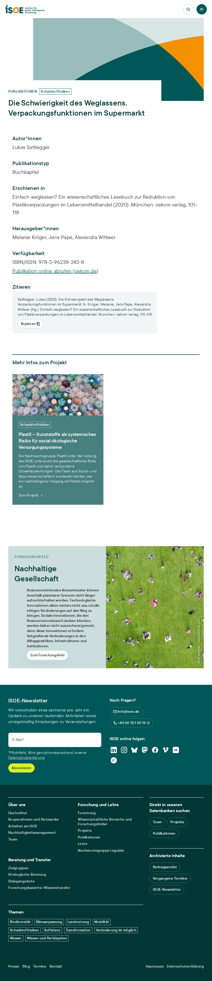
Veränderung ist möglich (116, 930)
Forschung (87, 813)
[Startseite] (25, 9)
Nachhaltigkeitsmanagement (32, 832)
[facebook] (155, 750)
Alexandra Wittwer (95, 237)
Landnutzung (78, 921)
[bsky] (134, 750)
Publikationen (89, 837)
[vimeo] (165, 750)
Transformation (78, 930)
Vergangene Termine (170, 878)
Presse (13, 966)
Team (12, 839)
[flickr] (176, 750)
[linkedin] (114, 750)
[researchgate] (114, 760)
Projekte (85, 830)
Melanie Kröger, (30, 237)
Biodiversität (20, 921)
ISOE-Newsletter (167, 889)
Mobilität (101, 921)
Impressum (155, 966)
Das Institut (17, 813)
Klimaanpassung (49, 921)
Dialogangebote (21, 881)
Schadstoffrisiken (24, 930)
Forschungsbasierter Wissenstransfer (39, 888)
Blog (26, 966)
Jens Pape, (62, 237)
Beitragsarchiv (165, 867)
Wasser (16, 938)
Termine (40, 966)
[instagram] (124, 750)
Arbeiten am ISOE (22, 826)
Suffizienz (52, 930)
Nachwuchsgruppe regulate (101, 850)
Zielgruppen (18, 868)
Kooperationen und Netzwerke (33, 819)
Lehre (82, 844)
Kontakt (56, 966)
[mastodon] (145, 750)
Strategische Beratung (27, 874)
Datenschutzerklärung (26, 757)
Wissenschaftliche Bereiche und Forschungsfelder (105, 821)
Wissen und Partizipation (47, 938)
